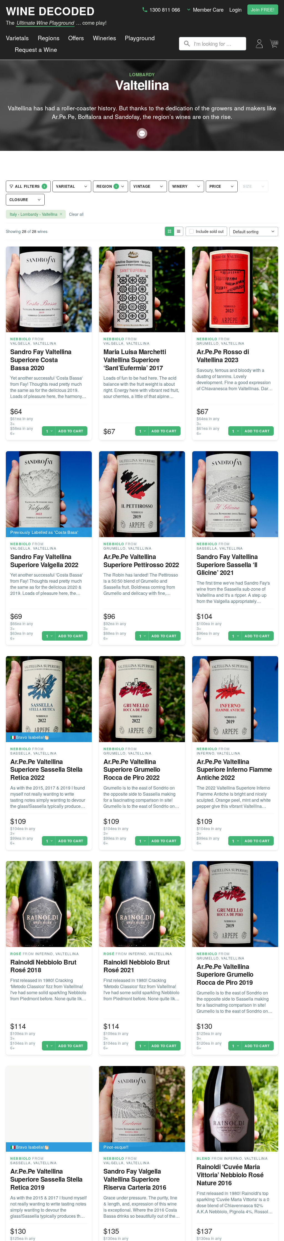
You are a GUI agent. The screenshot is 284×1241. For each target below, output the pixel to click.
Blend (203, 1158)
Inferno (205, 753)
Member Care (208, 9)
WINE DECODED (50, 11)
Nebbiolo (20, 338)
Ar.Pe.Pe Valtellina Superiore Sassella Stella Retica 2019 (46, 1179)
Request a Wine (36, 49)
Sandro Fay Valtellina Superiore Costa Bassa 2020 (40, 359)
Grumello (208, 343)
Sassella (207, 548)
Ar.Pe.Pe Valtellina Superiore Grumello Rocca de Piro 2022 (131, 769)
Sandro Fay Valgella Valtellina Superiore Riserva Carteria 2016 (134, 1179)
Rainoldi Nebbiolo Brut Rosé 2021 (136, 965)
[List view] (178, 231)
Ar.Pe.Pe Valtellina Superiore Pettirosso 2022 (141, 560)
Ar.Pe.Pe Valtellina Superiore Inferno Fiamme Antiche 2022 (234, 769)
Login (235, 9)
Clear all (76, 214)
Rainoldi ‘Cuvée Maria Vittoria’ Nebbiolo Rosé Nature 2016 (230, 1174)
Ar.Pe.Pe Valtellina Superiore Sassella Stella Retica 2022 (46, 769)
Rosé (15, 953)
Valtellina (44, 343)
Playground (140, 38)
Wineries (104, 38)
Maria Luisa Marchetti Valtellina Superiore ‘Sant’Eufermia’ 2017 (134, 359)
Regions (49, 38)
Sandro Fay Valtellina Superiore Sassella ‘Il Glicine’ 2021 (227, 564)
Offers (76, 38)
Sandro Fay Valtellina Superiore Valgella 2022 (44, 560)
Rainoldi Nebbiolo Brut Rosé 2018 (43, 965)
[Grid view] (169, 231)
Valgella (20, 343)
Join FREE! (263, 9)
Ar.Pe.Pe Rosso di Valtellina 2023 (223, 355)
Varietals (17, 38)
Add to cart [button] (70, 430)
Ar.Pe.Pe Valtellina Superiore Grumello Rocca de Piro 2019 (225, 974)
